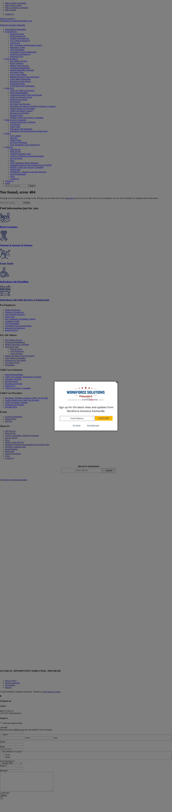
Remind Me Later (93, 425)
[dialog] (86, 406)
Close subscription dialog (117, 382)
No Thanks (76, 425)
